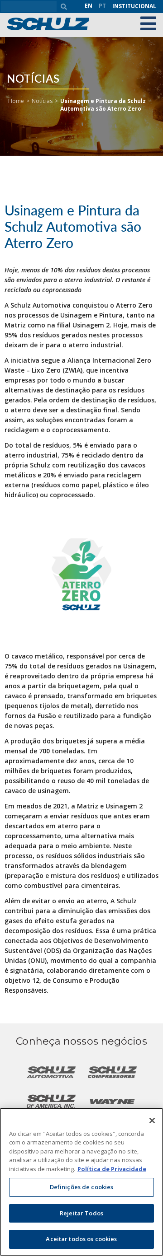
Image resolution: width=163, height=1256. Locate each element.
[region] (81, 1182)
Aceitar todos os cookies (81, 1239)
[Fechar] (152, 1120)
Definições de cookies (82, 1187)
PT (102, 5)
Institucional (134, 6)
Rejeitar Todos (81, 1213)
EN (88, 5)
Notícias (42, 101)
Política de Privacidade (111, 1169)
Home (16, 101)
